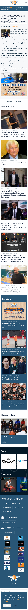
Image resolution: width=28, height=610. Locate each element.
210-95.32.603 (8, 512)
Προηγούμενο (11, 101)
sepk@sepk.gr (4, 9)
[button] (26, 3)
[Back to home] (14, 3)
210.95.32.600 (6, 7)
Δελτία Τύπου (15, 26)
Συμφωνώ (7, 605)
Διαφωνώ (15, 605)
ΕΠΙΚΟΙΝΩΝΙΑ (19, 7)
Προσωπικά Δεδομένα (15, 592)
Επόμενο (18, 101)
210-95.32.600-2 (21, 507)
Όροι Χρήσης (4, 592)
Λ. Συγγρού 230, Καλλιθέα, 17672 (12, 503)
